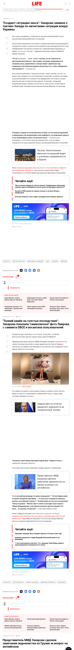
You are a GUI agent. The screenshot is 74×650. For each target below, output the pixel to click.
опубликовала (60, 341)
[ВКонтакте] (34, 270)
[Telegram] (30, 270)
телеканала (21, 51)
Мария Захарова (26, 386)
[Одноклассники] (38, 270)
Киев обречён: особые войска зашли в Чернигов (13, 299)
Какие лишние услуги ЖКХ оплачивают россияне (36, 307)
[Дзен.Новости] (21, 270)
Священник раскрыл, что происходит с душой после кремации (14, 308)
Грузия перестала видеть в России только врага (59, 299)
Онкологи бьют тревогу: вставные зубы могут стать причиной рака (59, 308)
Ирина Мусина (17, 226)
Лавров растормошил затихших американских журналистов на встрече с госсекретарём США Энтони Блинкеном (38, 516)
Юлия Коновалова (18, 574)
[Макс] (25, 270)
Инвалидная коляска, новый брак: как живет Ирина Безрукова (37, 300)
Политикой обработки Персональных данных (48, 9)
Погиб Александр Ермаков (36, 646)
